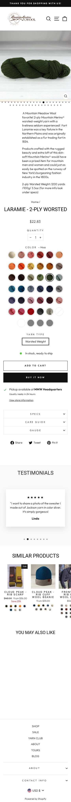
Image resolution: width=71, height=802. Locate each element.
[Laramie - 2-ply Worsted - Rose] (6, 701)
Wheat (31, 266)
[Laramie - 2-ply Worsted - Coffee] (20, 686)
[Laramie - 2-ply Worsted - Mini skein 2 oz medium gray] (20, 705)
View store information (21, 400)
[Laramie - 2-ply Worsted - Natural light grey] (24, 701)
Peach (59, 255)
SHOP (35, 726)
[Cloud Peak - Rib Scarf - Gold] (10, 606)
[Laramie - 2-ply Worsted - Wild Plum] (15, 698)
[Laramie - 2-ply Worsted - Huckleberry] (20, 698)
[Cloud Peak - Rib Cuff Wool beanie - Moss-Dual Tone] (43, 605)
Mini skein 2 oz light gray (31, 323)
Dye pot (59, 312)
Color (35, 247)
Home (34, 202)
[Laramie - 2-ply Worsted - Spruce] (15, 694)
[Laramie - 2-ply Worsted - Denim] (10, 694)
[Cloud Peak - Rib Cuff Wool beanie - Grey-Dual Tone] (45, 609)
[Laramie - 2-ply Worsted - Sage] (24, 686)
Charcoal (40, 312)
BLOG (35, 756)
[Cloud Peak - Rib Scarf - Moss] (15, 606)
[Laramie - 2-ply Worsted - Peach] (6, 683)
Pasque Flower (59, 289)
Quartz (21, 255)
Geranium (59, 300)
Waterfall (31, 289)
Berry (21, 312)
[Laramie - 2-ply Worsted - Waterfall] (6, 694)
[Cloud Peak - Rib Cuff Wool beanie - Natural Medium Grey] (36, 609)
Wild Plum (40, 300)
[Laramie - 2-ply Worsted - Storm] (15, 690)
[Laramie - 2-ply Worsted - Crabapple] (20, 679)
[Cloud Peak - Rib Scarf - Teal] (10, 609)
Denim (40, 289)
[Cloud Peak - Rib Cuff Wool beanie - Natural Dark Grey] (40, 609)
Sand (59, 266)
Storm (59, 277)
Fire (31, 312)
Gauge (35, 430)
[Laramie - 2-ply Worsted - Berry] (10, 701)
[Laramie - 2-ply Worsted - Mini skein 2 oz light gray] (15, 705)
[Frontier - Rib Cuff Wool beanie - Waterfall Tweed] (66, 616)
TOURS (35, 750)
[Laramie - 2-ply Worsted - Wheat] (20, 683)
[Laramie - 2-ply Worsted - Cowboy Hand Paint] (10, 705)
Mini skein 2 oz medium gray (40, 323)
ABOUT (35, 744)
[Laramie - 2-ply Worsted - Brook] (20, 690)
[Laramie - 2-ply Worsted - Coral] (15, 679)
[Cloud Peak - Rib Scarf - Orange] (20, 606)
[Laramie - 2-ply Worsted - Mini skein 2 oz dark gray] (24, 705)
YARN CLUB (35, 738)
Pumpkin (21, 266)
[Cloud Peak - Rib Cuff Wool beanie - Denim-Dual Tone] (47, 605)
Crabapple (40, 255)
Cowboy (12, 277)
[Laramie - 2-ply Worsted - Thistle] (10, 698)
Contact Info (34, 780)
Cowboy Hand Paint (21, 323)
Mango (12, 266)
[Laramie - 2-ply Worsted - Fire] (15, 701)
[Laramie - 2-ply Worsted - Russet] (24, 679)
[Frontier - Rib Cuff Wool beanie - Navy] (61, 609)
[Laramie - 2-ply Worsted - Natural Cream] (6, 679)
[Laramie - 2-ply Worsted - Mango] (10, 683)
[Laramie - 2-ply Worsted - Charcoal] (20, 701)
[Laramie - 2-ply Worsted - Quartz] (10, 679)
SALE (35, 732)
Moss (50, 277)
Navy (21, 300)
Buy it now (35, 377)
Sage (31, 277)
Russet (50, 255)
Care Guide (35, 421)
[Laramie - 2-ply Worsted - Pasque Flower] (20, 694)
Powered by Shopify (35, 798)
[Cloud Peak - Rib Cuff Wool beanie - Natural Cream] (52, 605)
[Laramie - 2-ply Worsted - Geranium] (24, 698)
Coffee (21, 277)
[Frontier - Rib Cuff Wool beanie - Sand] (61, 613)
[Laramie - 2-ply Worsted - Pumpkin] (15, 683)
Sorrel (50, 266)
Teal (21, 289)
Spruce (50, 289)
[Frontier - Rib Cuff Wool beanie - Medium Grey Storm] (66, 613)
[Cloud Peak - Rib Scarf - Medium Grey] (20, 609)
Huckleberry (50, 300)
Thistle (31, 300)
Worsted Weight (35, 341)
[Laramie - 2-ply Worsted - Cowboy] (15, 686)
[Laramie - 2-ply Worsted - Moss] (10, 690)
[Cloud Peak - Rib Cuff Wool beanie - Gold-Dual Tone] (38, 605)
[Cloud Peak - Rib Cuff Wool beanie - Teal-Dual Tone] (34, 605)
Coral (31, 255)
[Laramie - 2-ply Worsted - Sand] (10, 686)
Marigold (40, 266)
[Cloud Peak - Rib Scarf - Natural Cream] (15, 609)
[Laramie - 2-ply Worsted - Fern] (6, 690)
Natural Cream (12, 255)
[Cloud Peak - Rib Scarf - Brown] (6, 606)
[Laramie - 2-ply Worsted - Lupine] (24, 694)
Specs (35, 413)
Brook (12, 289)
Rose (12, 312)
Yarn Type (35, 334)
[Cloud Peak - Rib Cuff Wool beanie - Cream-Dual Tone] (50, 609)
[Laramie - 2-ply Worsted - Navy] (6, 698)
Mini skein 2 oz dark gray (50, 323)
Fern (40, 277)
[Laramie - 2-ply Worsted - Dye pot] (6, 705)
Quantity (35, 230)
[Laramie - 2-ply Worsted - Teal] (24, 690)
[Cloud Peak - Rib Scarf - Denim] (24, 606)
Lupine (12, 300)
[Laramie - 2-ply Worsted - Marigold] (24, 683)
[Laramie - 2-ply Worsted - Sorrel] (6, 686)
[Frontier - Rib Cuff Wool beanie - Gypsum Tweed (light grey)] (61, 605)
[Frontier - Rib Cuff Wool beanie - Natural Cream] (66, 605)
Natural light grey (50, 312)
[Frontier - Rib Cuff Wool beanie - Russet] (66, 609)
